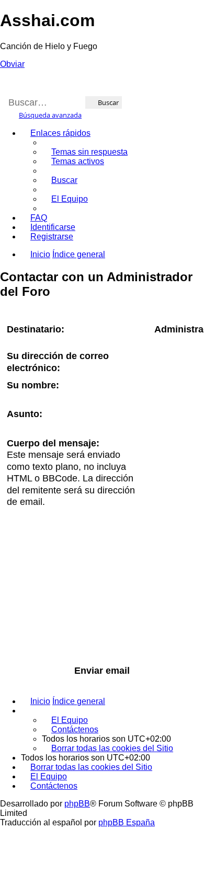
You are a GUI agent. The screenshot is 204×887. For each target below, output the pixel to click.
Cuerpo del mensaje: (53, 443)
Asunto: (24, 414)
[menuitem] (85, 151)
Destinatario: (35, 329)
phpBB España (126, 822)
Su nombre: (33, 385)
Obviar (12, 64)
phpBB (77, 803)
